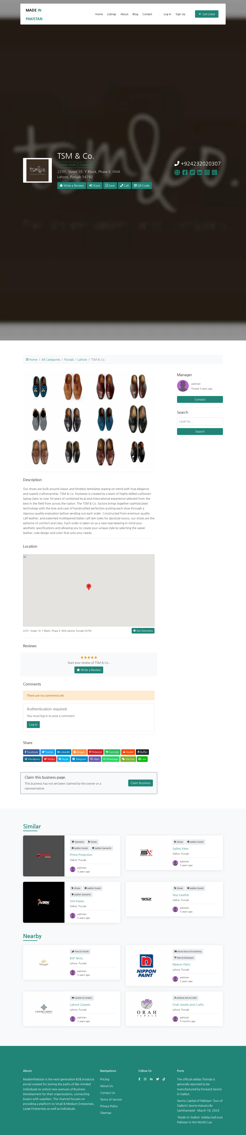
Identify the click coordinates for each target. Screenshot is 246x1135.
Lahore (82, 359)
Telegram (80, 759)
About (124, 14)
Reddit (129, 752)
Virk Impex (77, 901)
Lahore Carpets (80, 1004)
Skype (64, 759)
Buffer (143, 752)
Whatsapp (112, 759)
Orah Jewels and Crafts (188, 1004)
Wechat (130, 759)
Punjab (69, 359)
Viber (96, 759)
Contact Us (107, 1092)
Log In (167, 14)
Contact (147, 14)
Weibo (51, 759)
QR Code (143, 185)
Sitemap (105, 1112)
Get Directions (144, 630)
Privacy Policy (109, 1106)
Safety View (180, 848)
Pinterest (96, 752)
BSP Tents (76, 958)
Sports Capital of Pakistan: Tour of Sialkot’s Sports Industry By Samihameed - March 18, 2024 (200, 1105)
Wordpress (33, 759)
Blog (135, 14)
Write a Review (73, 185)
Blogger (80, 752)
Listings (111, 14)
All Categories (50, 359)
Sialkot (73, 860)
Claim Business (141, 783)
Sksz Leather (181, 895)
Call (126, 185)
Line (143, 759)
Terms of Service (111, 1099)
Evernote (113, 752)
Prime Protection (81, 854)
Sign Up (180, 14)
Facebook (32, 752)
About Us (106, 1086)
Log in (33, 724)
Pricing (104, 1079)
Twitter (48, 752)
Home (99, 14)
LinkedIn (65, 752)
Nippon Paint (181, 964)
